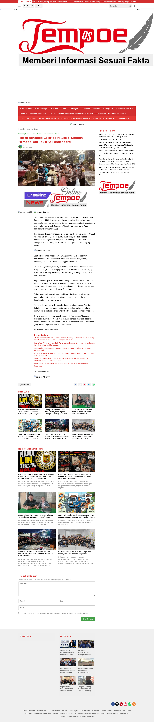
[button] (130, 6)
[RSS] (134, 704)
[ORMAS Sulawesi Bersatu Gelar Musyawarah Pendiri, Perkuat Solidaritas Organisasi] (83, 425)
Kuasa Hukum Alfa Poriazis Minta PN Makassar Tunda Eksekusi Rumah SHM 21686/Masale (62, 349)
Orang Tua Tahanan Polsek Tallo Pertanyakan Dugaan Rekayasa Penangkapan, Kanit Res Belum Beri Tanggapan (64, 344)
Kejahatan (54, 109)
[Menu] (19, 6)
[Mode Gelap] (134, 6)
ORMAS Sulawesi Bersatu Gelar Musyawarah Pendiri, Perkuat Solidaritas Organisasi (61, 365)
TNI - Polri (55, 134)
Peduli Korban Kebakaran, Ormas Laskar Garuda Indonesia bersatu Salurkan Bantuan (67, 671)
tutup (15, 9)
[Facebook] (113, 704)
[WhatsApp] (129, 704)
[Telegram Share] (89, 384)
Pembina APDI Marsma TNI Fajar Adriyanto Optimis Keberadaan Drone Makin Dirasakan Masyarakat (88, 113)
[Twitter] (117, 704)
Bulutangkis (73, 109)
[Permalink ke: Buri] (20, 146)
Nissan (63, 109)
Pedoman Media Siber (124, 109)
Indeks (39, 6)
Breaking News (23, 134)
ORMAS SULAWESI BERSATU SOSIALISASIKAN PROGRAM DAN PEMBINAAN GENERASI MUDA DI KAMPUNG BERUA (61, 360)
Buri (24, 146)
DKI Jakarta (85, 109)
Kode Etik (23, 113)
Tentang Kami (108, 109)
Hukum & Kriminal (36, 134)
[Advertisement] (86, 84)
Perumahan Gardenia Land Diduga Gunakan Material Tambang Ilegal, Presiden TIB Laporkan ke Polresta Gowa (88, 2)
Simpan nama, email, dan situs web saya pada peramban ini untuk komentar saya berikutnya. (54, 613)
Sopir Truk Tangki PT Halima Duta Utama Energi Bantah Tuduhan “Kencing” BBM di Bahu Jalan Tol (64, 354)
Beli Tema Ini (28, 6)
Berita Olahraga (41, 109)
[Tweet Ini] (80, 384)
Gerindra (96, 109)
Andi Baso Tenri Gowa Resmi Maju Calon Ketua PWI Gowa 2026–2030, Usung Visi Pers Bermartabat (116, 136)
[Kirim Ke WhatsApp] (93, 384)
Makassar (47, 134)
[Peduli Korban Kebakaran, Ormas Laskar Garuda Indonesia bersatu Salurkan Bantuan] (68, 662)
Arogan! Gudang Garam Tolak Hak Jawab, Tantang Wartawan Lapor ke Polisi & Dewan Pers (85, 689)
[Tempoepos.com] (86, 39)
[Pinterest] (121, 704)
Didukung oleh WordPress (69, 716)
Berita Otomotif (26, 109)
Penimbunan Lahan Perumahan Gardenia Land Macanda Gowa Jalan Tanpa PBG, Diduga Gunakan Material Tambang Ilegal (116, 161)
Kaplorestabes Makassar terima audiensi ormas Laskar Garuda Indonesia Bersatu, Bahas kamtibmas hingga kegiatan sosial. (116, 169)
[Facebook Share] (75, 384)
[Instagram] (125, 704)
